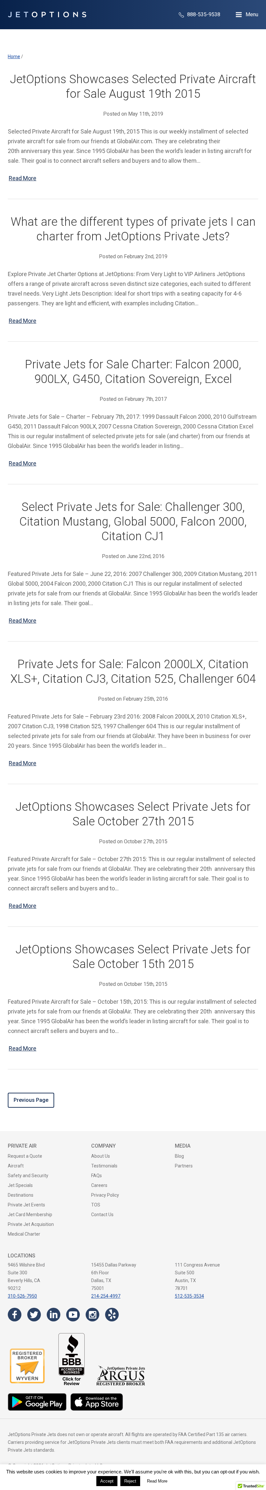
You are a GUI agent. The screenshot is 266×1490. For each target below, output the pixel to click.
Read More (22, 178)
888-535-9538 (203, 14)
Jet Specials (20, 1185)
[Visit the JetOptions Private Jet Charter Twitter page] (34, 1314)
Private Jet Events (26, 1204)
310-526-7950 (22, 1296)
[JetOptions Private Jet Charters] (47, 14)
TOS (95, 1204)
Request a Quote (25, 1156)
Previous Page (31, 1100)
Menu (252, 14)
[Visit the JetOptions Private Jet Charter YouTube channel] (73, 1314)
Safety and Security (28, 1175)
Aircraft (16, 1165)
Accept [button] (107, 1481)
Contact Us (102, 1214)
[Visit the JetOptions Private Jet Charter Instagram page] (92, 1314)
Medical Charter (24, 1234)
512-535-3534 (189, 1296)
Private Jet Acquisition (31, 1224)
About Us (100, 1156)
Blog (179, 1156)
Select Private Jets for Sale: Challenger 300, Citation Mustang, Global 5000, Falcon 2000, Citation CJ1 (133, 521)
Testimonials (104, 1165)
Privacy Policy (105, 1195)
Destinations (20, 1195)
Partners (184, 1165)
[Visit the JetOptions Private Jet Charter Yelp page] (112, 1314)
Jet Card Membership (30, 1214)
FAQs (96, 1175)
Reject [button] (130, 1481)
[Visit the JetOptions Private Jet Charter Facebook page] (14, 1314)
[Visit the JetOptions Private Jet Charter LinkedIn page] (53, 1314)
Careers (99, 1185)
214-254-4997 (105, 1296)
